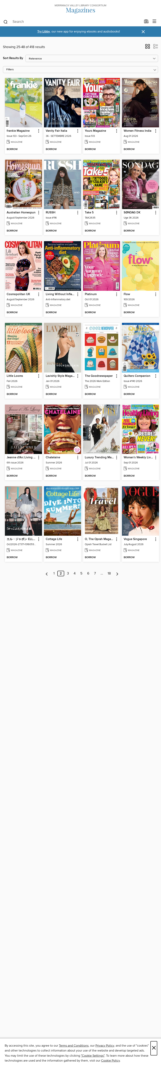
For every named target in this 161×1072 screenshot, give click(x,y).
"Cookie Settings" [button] (92, 1056)
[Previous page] (47, 573)
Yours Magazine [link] (95, 131)
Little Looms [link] (15, 376)
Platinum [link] (91, 294)
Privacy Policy (104, 1046)
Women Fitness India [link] (137, 131)
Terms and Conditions (74, 1046)
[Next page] (117, 573)
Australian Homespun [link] (21, 212)
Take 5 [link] (89, 212)
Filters (10, 69)
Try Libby (43, 32)
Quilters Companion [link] (137, 376)
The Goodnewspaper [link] (99, 376)
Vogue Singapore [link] (135, 539)
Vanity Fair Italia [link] (56, 131)
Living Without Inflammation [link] (61, 294)
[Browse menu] (154, 21)
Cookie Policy (110, 1061)
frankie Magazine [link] (18, 131)
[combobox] (72, 22)
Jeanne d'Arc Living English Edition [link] (22, 457)
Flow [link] (127, 294)
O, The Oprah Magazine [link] (100, 539)
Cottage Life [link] (54, 539)
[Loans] (146, 22)
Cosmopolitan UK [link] (18, 294)
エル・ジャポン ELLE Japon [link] (22, 539)
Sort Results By (13, 58)
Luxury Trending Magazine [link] (100, 457)
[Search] (5, 22)
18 (109, 573)
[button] (147, 48)
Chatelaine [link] (53, 457)
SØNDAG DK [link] (132, 212)
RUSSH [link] (50, 212)
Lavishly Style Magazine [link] (61, 376)
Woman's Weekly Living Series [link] (139, 457)
